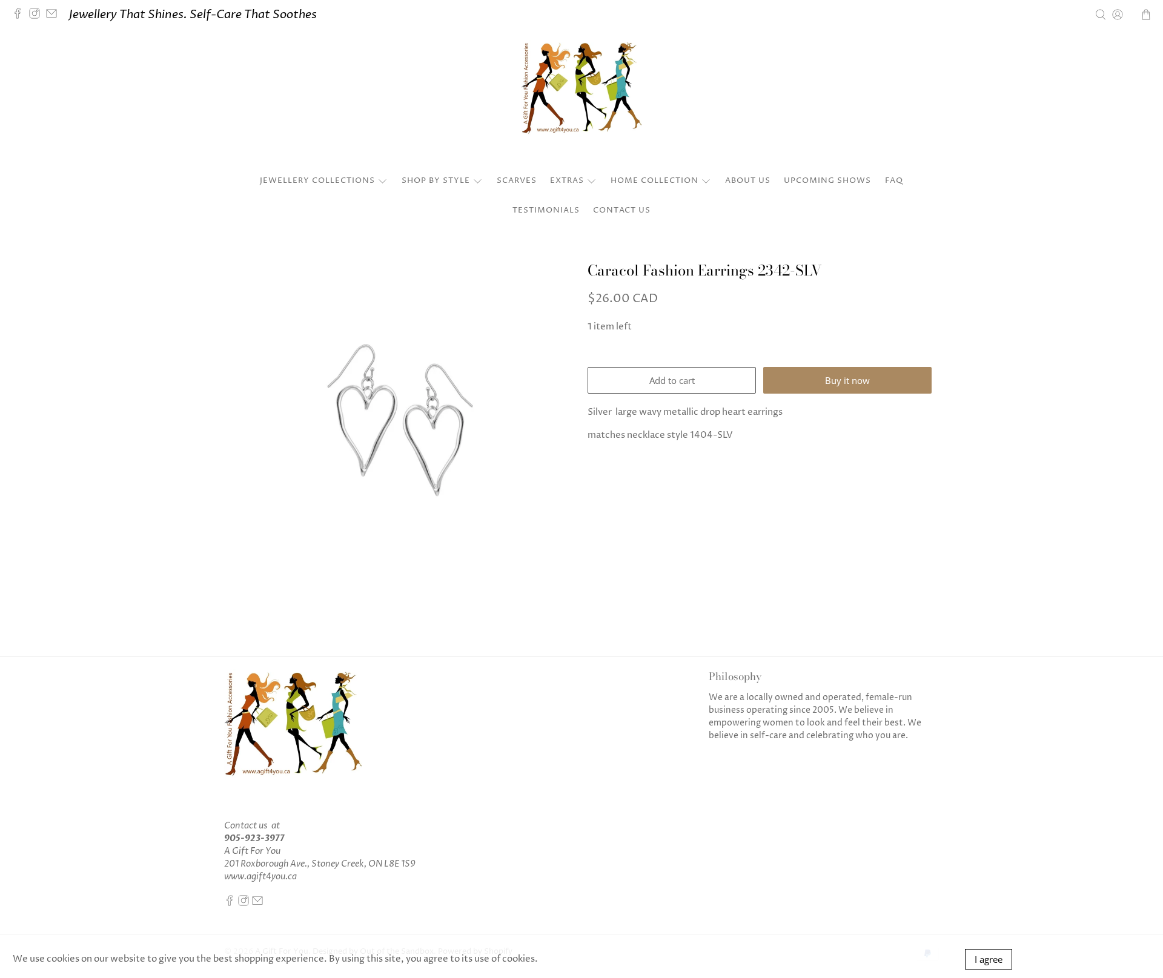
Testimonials (546, 210)
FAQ (894, 180)
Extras (567, 180)
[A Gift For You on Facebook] (20, 15)
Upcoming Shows (827, 180)
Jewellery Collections (317, 180)
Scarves (517, 180)
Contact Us (622, 210)
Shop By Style (436, 180)
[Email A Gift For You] (54, 15)
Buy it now (847, 380)
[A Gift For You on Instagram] (37, 15)
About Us (747, 180)
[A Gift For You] (581, 100)
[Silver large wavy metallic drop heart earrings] (399, 419)
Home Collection (654, 180)
